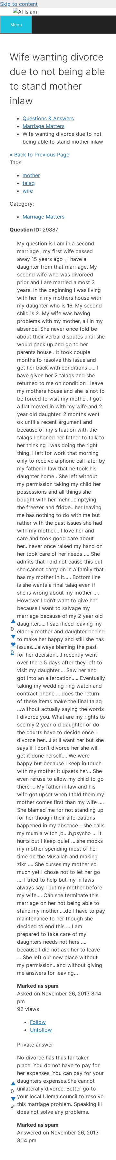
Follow (38, 1022)
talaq (29, 183)
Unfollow (41, 1029)
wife (28, 191)
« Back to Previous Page (39, 154)
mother (31, 175)
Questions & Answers (48, 118)
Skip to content (19, 4)
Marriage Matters (43, 126)
